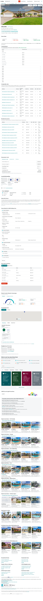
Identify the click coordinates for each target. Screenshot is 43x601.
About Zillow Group (7, 588)
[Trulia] (2, 585)
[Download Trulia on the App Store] (6, 585)
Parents (16, 369)
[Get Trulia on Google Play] (12, 585)
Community (6, 369)
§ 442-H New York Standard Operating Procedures (6, 580)
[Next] (41, 427)
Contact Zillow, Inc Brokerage (5, 583)
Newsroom (18, 588)
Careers (15, 588)
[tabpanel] (21, 167)
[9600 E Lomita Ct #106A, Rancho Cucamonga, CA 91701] (36, 440)
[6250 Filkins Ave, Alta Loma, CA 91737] (36, 530)
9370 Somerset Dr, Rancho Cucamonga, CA (8, 91)
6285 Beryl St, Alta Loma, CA (6, 102)
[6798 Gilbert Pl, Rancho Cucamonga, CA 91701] (26, 545)
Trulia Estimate (5, 47)
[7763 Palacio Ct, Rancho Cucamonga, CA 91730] (26, 530)
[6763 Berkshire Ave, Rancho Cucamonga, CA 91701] (16, 500)
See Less (4, 260)
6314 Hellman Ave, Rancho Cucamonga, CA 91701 (9, 137)
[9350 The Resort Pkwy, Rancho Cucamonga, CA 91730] (6, 440)
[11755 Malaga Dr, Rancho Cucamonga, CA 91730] (26, 440)
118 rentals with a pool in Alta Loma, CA (8, 464)
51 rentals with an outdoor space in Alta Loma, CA (10, 495)
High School (13, 322)
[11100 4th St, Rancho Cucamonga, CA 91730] (26, 425)
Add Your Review (21, 387)
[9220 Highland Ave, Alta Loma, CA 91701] (16, 545)
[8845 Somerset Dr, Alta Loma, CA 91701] (36, 545)
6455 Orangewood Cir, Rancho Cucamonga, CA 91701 (10, 124)
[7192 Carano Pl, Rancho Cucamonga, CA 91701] (26, 500)
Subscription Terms (29, 588)
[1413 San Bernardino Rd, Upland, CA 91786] (16, 515)
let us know (28, 591)
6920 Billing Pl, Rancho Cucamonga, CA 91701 (9, 140)
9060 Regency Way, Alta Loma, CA (7, 113)
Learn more (33, 343)
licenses (24, 579)
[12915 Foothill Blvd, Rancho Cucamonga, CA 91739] (6, 469)
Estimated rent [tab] (12, 159)
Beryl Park (15, 29)
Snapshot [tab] (3, 296)
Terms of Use (25, 588)
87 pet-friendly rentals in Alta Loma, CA (8, 420)
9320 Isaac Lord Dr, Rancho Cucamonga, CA (8, 105)
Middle (9, 322)
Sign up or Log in (37, 1)
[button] (19, 1)
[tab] (4, 265)
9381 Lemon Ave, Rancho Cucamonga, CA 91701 (9, 147)
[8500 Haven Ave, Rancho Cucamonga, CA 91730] (36, 469)
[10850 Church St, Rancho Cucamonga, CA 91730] (36, 515)
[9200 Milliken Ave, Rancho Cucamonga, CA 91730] (36, 425)
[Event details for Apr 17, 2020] (40, 270)
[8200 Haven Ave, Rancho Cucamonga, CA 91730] (6, 515)
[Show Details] (40, 51)
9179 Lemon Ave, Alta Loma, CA (7, 94)
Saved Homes (23, 1)
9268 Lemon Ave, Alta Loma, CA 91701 (8, 142)
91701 (16, 3)
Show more (4, 283)
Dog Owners (12, 369)
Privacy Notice (35, 588)
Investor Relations (21, 588)
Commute (21, 369)
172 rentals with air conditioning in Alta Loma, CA (9, 450)
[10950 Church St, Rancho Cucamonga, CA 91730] (26, 515)
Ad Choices (38, 588)
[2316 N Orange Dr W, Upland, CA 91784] (16, 530)
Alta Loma (12, 3)
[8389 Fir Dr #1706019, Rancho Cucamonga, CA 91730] (16, 425)
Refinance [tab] (17, 159)
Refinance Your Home (14, 31)
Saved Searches (30, 1)
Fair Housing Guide (12, 588)
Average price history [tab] (10, 296)
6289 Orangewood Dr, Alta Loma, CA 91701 (8, 150)
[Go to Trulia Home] (3, 1)
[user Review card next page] (41, 378)
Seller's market (9, 304)
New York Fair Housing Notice (4, 581)
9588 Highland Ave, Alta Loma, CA (7, 107)
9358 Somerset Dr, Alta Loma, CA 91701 (8, 129)
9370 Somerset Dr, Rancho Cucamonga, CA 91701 (9, 132)
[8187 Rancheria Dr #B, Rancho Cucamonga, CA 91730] (6, 500)
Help (32, 588)
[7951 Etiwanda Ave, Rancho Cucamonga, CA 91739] (6, 425)
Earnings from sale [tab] (5, 159)
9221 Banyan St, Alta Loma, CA (6, 110)
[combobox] (12, 1)
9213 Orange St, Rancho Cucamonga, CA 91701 (9, 135)
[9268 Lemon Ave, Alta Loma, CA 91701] (6, 545)
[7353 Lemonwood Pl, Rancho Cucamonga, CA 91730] (6, 530)
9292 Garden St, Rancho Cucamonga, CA (8, 99)
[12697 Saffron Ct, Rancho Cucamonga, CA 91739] (36, 500)
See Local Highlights (11, 351)
